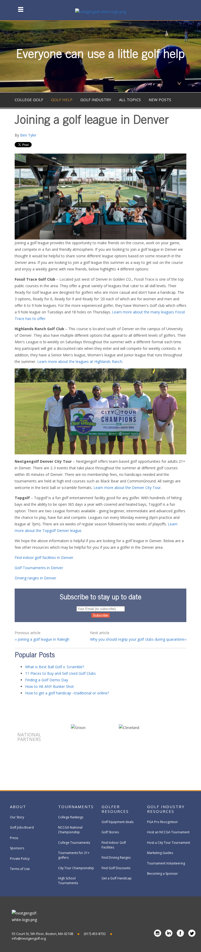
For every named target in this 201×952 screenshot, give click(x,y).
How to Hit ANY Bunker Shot (49, 686)
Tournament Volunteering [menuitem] (166, 863)
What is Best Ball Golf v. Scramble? (54, 666)
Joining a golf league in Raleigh (43, 639)
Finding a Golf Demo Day (46, 679)
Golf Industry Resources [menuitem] (166, 809)
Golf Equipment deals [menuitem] (117, 822)
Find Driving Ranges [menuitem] (116, 857)
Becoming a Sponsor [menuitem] (162, 873)
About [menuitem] (18, 806)
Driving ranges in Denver (35, 577)
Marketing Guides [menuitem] (160, 853)
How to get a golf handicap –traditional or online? (67, 692)
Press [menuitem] (14, 838)
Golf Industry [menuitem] (95, 99)
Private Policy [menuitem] (20, 858)
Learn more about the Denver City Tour (127, 487)
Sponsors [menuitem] (17, 848)
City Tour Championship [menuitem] (76, 868)
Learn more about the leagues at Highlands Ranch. (80, 361)
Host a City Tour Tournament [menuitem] (168, 842)
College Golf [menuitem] (29, 99)
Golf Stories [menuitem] (110, 832)
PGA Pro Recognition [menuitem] (162, 822)
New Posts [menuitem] (160, 99)
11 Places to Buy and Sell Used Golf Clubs (60, 673)
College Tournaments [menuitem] (74, 842)
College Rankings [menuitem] (70, 817)
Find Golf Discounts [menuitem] (116, 868)
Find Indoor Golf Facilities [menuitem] (114, 845)
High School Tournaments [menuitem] (68, 880)
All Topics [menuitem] (130, 99)
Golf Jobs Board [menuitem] (22, 827)
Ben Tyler (28, 135)
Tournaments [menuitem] (76, 806)
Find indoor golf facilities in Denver (44, 557)
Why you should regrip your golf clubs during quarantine (137, 639)
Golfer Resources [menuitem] (115, 809)
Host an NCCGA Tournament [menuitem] (168, 832)
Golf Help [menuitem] (61, 99)
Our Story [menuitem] (17, 817)
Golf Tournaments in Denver (39, 567)
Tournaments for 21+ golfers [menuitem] (74, 855)
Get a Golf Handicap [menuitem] (117, 878)
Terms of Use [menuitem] (20, 869)
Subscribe (160, 146)
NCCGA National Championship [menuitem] (70, 829)
